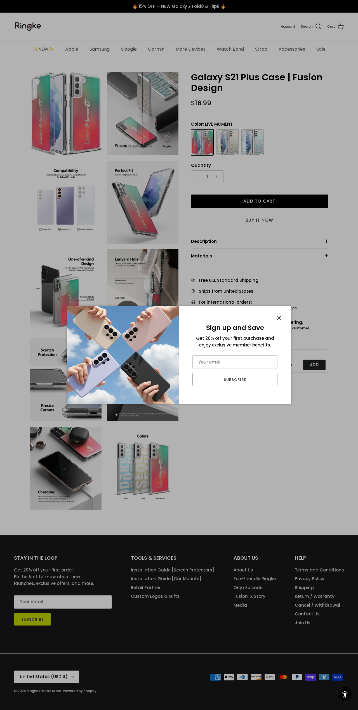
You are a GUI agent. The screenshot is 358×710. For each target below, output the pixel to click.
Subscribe (235, 379)
